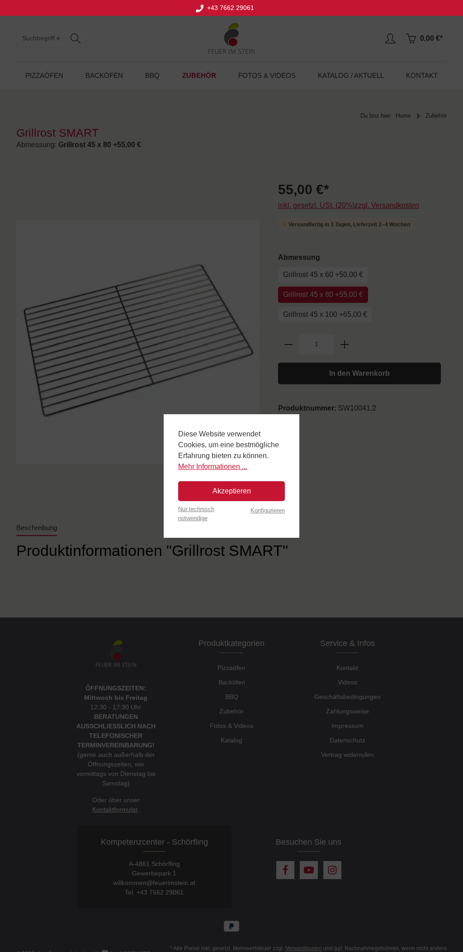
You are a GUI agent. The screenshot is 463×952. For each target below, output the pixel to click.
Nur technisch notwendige (196, 513)
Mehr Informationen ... (212, 466)
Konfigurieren (267, 510)
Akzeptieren (232, 491)
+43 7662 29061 (228, 8)
